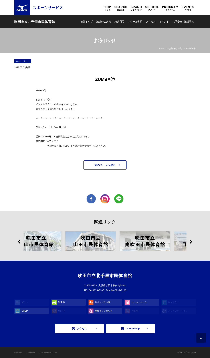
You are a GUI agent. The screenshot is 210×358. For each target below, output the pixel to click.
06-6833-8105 (96, 290)
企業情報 (18, 352)
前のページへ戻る (105, 165)
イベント (164, 21)
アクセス (151, 21)
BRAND (136, 8)
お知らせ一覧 (175, 48)
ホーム (161, 48)
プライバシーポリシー (48, 352)
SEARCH (120, 8)
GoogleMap (133, 328)
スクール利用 (135, 21)
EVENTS (188, 8)
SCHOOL (152, 8)
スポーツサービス (48, 8)
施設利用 (119, 21)
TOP (107, 8)
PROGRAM (170, 8)
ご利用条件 (30, 352)
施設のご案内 (103, 21)
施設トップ (87, 21)
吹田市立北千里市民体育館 (34, 22)
